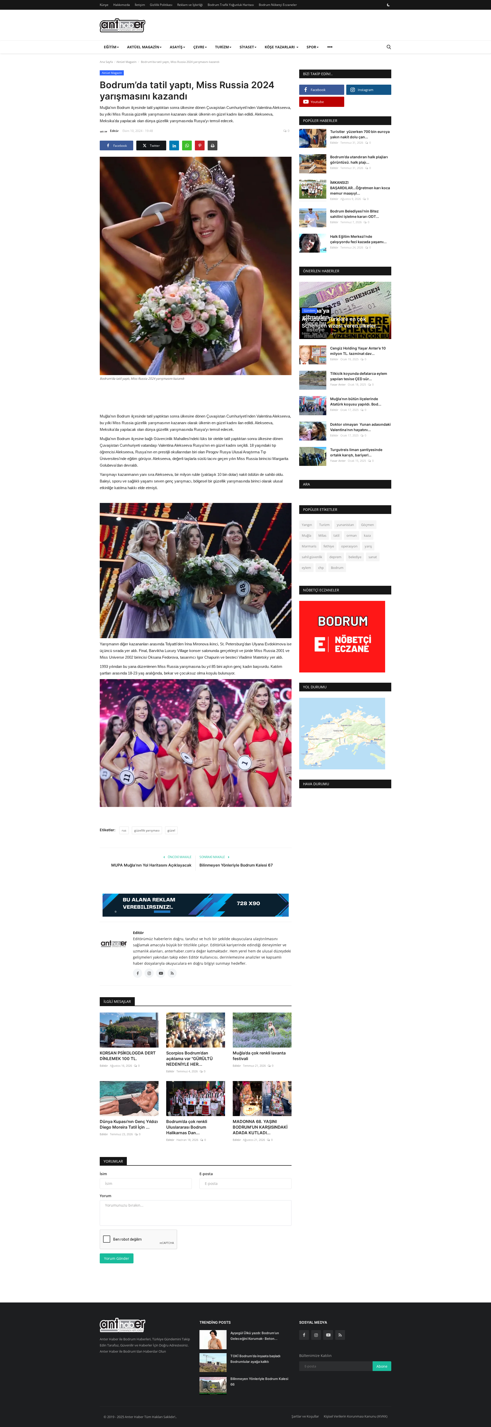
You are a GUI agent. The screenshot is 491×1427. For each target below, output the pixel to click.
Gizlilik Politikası (161, 5)
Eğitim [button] (110, 46)
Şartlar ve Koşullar (305, 1416)
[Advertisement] (196, 396)
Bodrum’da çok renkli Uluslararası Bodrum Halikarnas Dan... (186, 1127)
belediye (355, 557)
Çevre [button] (198, 46)
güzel (171, 830)
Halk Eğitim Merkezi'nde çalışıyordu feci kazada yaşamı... (358, 239)
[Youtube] (328, 1335)
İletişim (140, 5)
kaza (367, 535)
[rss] (340, 1335)
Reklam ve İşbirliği (190, 5)
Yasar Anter (338, 384)
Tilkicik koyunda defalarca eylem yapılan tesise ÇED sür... (358, 376)
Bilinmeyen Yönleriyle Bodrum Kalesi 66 (259, 1381)
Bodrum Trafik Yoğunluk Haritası (231, 5)
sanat (373, 557)
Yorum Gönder (116, 1258)
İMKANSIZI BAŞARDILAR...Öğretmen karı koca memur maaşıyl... (360, 187)
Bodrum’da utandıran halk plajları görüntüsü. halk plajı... (359, 159)
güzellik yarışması (147, 830)
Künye (104, 5)
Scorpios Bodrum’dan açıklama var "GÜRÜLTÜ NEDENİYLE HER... (189, 1058)
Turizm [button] (222, 46)
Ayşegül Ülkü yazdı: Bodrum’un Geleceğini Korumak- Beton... (254, 1336)
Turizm (324, 524)
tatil (336, 535)
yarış (368, 546)
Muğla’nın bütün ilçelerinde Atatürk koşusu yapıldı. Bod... (355, 401)
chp (321, 567)
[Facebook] (304, 1335)
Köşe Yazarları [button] (280, 46)
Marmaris (309, 546)
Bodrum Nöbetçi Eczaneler (278, 5)
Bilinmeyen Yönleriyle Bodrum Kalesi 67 (236, 865)
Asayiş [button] (176, 46)
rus (124, 830)
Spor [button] (311, 46)
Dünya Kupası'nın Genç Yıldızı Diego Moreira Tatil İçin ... (129, 1124)
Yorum (105, 1195)
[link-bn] (196, 905)
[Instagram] (316, 1335)
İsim (103, 1173)
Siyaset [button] (247, 46)
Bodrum (337, 567)
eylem (306, 567)
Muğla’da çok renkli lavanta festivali (259, 1055)
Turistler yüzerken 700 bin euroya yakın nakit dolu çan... (360, 134)
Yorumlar (113, 1161)
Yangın (307, 524)
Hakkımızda (121, 5)
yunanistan (345, 524)
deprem (335, 557)
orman (352, 535)
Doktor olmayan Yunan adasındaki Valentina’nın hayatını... (360, 427)
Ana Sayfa (106, 62)
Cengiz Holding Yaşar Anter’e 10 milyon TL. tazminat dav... (358, 351)
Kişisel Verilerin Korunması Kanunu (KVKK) (355, 1416)
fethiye (328, 546)
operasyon (349, 546)
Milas (322, 535)
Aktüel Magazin (126, 62)
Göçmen (367, 524)
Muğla (306, 535)
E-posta (206, 1173)
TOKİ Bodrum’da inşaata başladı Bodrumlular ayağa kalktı (255, 1359)
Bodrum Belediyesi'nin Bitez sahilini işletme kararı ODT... (354, 213)
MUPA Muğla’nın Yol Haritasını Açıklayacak (151, 865)
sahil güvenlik (312, 557)
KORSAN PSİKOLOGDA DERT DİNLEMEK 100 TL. (128, 1055)
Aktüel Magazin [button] (143, 46)
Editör (114, 131)
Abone (381, 1366)
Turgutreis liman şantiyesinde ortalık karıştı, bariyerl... (356, 452)
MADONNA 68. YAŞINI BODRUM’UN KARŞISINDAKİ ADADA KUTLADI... (260, 1127)
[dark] (388, 5)
